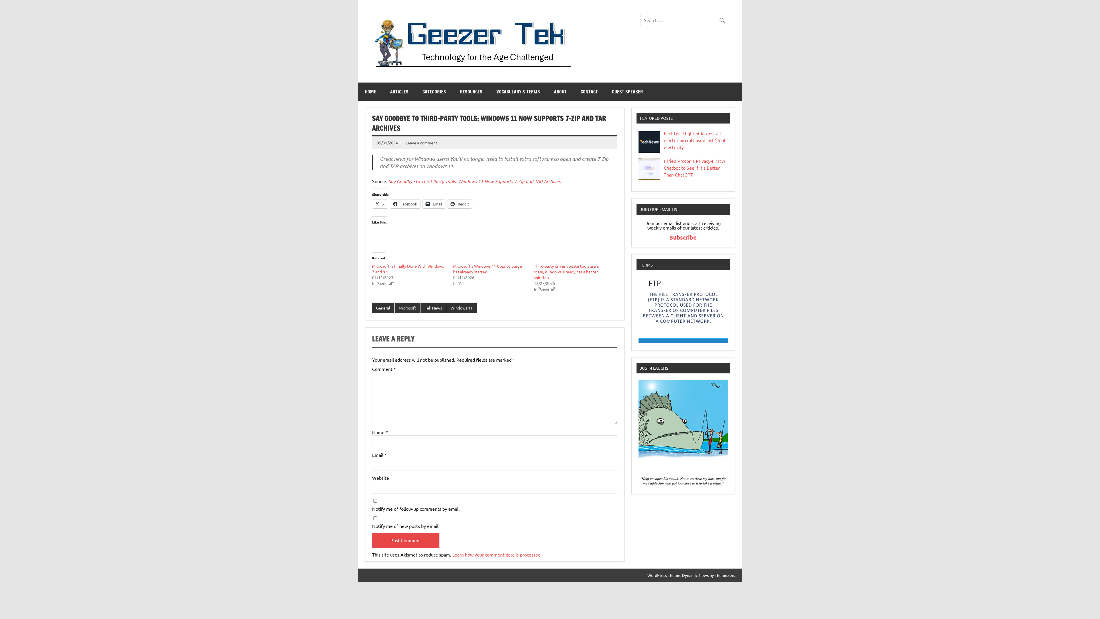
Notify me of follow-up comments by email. (416, 508)
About (560, 92)
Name (380, 432)
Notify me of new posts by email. (405, 526)
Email (379, 455)
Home (370, 92)
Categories (434, 92)
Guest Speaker (627, 92)
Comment (384, 369)
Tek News (433, 307)
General (383, 307)
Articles (399, 92)
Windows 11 (462, 307)
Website (380, 477)
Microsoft (407, 307)
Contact (589, 92)
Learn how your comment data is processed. (497, 554)
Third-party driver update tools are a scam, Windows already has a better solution (566, 271)
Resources (471, 92)
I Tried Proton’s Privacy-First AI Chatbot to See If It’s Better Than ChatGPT (695, 167)
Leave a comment (421, 142)
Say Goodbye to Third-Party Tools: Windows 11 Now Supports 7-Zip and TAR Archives (474, 181)
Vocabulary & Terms (518, 92)
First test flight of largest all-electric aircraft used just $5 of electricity (695, 140)
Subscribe (683, 237)
